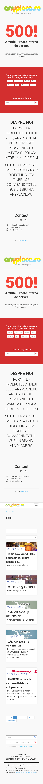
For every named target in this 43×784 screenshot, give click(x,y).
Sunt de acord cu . (20, 746)
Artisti (33, 85)
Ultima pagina (11, 720)
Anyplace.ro (24, 240)
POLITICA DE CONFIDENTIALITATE (21, 757)
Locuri (27, 81)
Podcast (10, 85)
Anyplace (22, 9)
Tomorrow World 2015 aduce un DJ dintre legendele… (20, 558)
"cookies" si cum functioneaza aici (25, 772)
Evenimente (19, 81)
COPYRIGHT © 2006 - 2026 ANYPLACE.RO (21, 759)
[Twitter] (25, 220)
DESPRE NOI (21, 754)
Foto (33, 81)
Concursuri (25, 85)
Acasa (10, 81)
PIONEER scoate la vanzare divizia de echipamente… (18, 683)
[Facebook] (21, 220)
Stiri (17, 85)
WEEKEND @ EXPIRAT (21, 587)
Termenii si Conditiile (26, 746)
